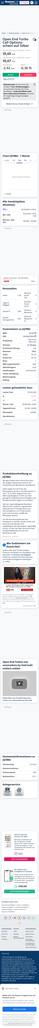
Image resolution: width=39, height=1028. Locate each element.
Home (4, 33)
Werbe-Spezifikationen (19, 937)
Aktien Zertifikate (7, 907)
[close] (35, 988)
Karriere (4, 934)
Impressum (29, 931)
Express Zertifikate (8, 912)
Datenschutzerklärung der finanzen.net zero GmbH (18, 1024)
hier (11, 596)
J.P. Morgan (31, 345)
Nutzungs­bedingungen (30, 940)
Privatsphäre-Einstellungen (30, 944)
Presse (4, 937)
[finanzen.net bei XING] (29, 918)
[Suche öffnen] (31, 2)
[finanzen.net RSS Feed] (19, 923)
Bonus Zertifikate (23, 905)
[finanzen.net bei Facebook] (10, 918)
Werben (16, 934)
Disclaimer (29, 937)
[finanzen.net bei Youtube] (15, 918)
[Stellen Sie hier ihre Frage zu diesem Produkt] (19, 791)
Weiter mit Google (19, 1009)
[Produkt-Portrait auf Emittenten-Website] (7, 795)
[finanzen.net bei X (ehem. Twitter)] (19, 918)
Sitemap (4, 939)
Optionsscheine (19, 909)
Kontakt (4, 931)
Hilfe (15, 931)
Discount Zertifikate (8, 905)
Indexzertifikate (7, 909)
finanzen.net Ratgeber (22, 555)
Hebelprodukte (14, 33)
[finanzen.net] (12, 2)
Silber (34, 351)
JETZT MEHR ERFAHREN (19, 891)
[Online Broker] (12, 4)
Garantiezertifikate (21, 907)
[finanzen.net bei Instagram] (6, 918)
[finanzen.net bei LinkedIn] (24, 918)
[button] (24, 2)
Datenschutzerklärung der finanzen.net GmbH (20, 1023)
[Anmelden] (36, 2)
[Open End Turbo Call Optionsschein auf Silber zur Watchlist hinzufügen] (34, 39)
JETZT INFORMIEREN (19, 859)
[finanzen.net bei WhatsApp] (33, 918)
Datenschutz (29, 934)
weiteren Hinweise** (22, 598)
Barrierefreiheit (30, 947)
